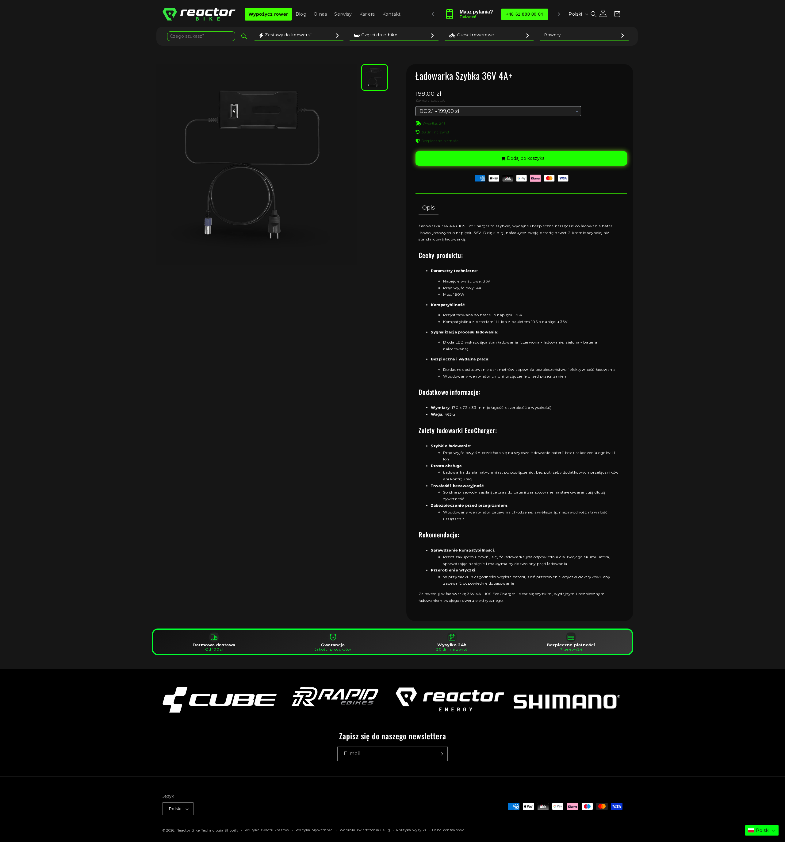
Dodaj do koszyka (526, 158)
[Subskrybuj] (440, 754)
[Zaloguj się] (603, 14)
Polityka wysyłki (411, 830)
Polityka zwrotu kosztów (267, 830)
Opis (428, 207)
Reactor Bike (188, 830)
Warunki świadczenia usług (365, 830)
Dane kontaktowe (448, 830)
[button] (594, 14)
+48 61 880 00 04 (525, 14)
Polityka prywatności (315, 830)
